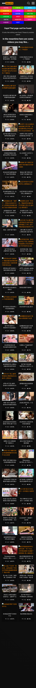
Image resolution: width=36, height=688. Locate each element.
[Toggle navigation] (33, 3)
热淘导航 (18, 13)
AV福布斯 (5, 22)
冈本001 (30, 19)
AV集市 (18, 16)
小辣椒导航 (30, 16)
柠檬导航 (18, 7)
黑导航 (30, 7)
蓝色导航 (6, 7)
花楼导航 (6, 19)
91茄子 (18, 22)
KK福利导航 (6, 10)
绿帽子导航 (30, 13)
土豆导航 (18, 10)
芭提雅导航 (6, 13)
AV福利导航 (18, 19)
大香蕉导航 (6, 16)
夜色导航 (30, 10)
